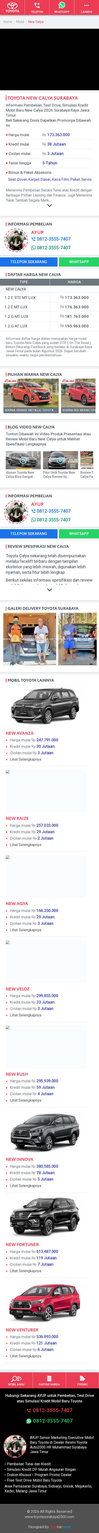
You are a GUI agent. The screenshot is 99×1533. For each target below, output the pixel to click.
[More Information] (49, 206)
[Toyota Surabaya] (12, 7)
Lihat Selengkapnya (25, 759)
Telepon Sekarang (28, 262)
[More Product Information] (49, 591)
